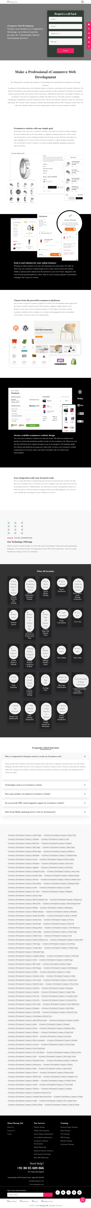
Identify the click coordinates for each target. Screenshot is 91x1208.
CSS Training (65, 1134)
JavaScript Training (67, 1144)
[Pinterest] (79, 1192)
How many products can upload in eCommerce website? (27, 794)
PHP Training (65, 1137)
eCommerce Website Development (41, 1142)
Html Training (65, 1130)
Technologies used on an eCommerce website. (23, 785)
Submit (65, 51)
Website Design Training (68, 1127)
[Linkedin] (74, 1192)
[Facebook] (57, 1192)
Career (9, 1134)
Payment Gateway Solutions (43, 1151)
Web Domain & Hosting (42, 1154)
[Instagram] (68, 1192)
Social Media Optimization (43, 1137)
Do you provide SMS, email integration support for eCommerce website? (34, 803)
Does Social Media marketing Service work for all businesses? (30, 812)
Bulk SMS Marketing (41, 1157)
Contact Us (11, 1130)
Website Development (41, 1130)
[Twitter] (63, 1192)
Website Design (39, 1127)
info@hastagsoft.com (36, 1181)
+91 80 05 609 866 (30, 1168)
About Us (10, 1127)
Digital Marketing (40, 1147)
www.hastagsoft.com (36, 1184)
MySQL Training (66, 1141)
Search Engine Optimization (43, 1134)
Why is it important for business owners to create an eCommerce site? (33, 756)
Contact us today (11, 772)
